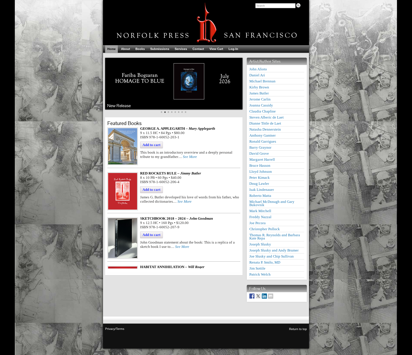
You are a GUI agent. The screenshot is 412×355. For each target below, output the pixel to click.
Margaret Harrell (262, 159)
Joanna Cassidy (261, 105)
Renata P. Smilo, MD (264, 262)
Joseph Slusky (260, 244)
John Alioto (258, 69)
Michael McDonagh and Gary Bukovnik (271, 203)
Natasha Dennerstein (265, 129)
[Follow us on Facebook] (251, 296)
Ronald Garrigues (262, 141)
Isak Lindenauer (261, 190)
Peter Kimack (259, 178)
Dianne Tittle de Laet (265, 123)
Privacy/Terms (114, 328)
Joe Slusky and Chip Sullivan (271, 256)
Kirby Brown (259, 87)
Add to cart (151, 145)
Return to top (298, 329)
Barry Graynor (260, 147)
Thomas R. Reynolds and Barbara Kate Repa (274, 236)
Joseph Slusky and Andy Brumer (274, 250)
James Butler (259, 93)
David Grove (259, 153)
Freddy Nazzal (260, 217)
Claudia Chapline (262, 111)
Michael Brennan (262, 81)
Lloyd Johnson (260, 172)
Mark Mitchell (260, 211)
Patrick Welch (260, 274)
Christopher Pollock (264, 229)
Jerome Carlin (260, 99)
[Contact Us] (270, 296)
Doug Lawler (259, 184)
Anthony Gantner (262, 135)
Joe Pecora (257, 223)
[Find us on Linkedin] (264, 296)
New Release (119, 105)
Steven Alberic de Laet (266, 117)
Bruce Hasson (259, 166)
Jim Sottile (257, 268)
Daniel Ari (257, 75)
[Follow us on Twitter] (258, 296)
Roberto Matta (260, 196)
